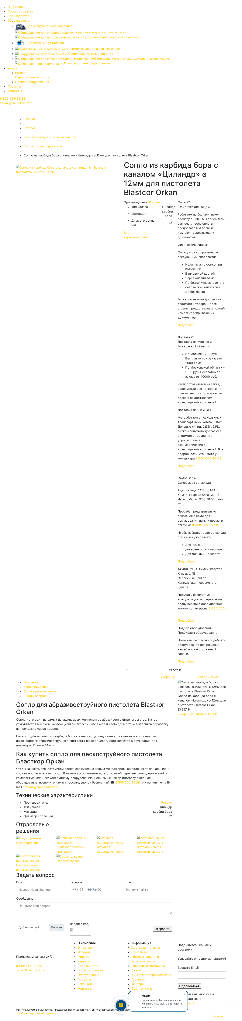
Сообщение (24, 898)
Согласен (218, 1016)
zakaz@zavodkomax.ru (16, 103)
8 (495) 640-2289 (29, 966)
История (84, 952)
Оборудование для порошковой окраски (110, 37)
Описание (31, 682)
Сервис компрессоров (32, 77)
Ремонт (20, 73)
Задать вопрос (35, 696)
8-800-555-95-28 (209, 458)
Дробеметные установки (45, 43)
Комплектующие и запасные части (96, 49)
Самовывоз (140, 952)
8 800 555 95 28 (127, 782)
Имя (19, 882)
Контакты (15, 91)
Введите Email (188, 967)
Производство (18, 16)
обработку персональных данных (36, 1013)
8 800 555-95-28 (12, 98)
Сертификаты (141, 988)
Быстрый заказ (207, 677)
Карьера (84, 961)
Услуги (13, 68)
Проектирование (20, 11)
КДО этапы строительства (151, 975)
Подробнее (186, 325)
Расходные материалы (148, 966)
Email (128, 882)
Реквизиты (86, 984)
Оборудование (18, 20)
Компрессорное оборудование (87, 63)
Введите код (79, 924)
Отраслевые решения (40, 691)
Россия (154, 202)
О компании (17, 7)
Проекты (14, 86)
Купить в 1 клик (205, 714)
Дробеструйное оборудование (49, 26)
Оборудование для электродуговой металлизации (132, 58)
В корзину (167, 677)
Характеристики (36, 687)
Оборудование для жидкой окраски (99, 32)
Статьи (136, 970)
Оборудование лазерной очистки (93, 53)
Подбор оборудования (32, 82)
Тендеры (137, 984)
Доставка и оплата (145, 947)
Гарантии (138, 979)
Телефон (76, 882)
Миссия (83, 957)
